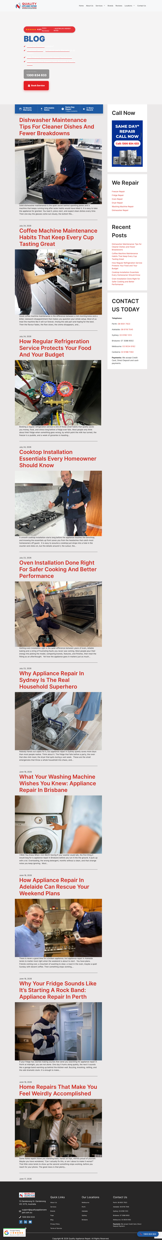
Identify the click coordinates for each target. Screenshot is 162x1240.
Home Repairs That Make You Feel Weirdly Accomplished (58, 1090)
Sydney (84, 1215)
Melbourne (85, 1202)
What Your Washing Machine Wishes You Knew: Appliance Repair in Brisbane (57, 783)
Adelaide (85, 1211)
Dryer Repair (117, 203)
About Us (89, 6)
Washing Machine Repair (123, 206)
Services (99, 6)
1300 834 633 (36, 75)
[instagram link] (30, 1222)
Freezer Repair (118, 191)
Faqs (52, 1215)
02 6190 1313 (126, 335)
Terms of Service (56, 1228)
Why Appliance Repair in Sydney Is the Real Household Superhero (51, 680)
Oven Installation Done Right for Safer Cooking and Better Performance (58, 569)
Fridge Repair (118, 195)
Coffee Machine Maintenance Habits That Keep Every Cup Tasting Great (58, 237)
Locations (128, 6)
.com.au (28, 1212)
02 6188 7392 (127, 352)
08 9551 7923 (124, 324)
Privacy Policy (55, 1224)
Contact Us (141, 6)
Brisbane (85, 1220)
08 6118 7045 (127, 329)
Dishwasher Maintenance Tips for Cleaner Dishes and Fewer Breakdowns (56, 127)
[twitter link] (25, 1222)
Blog (51, 1220)
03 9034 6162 (128, 346)
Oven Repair (117, 199)
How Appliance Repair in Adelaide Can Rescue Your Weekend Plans (54, 887)
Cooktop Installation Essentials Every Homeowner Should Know (57, 459)
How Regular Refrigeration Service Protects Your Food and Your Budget (55, 348)
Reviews (119, 6)
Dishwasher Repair (120, 210)
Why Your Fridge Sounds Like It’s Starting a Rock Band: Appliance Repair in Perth (58, 990)
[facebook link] (21, 1222)
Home (81, 6)
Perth (84, 1207)
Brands (110, 6)
